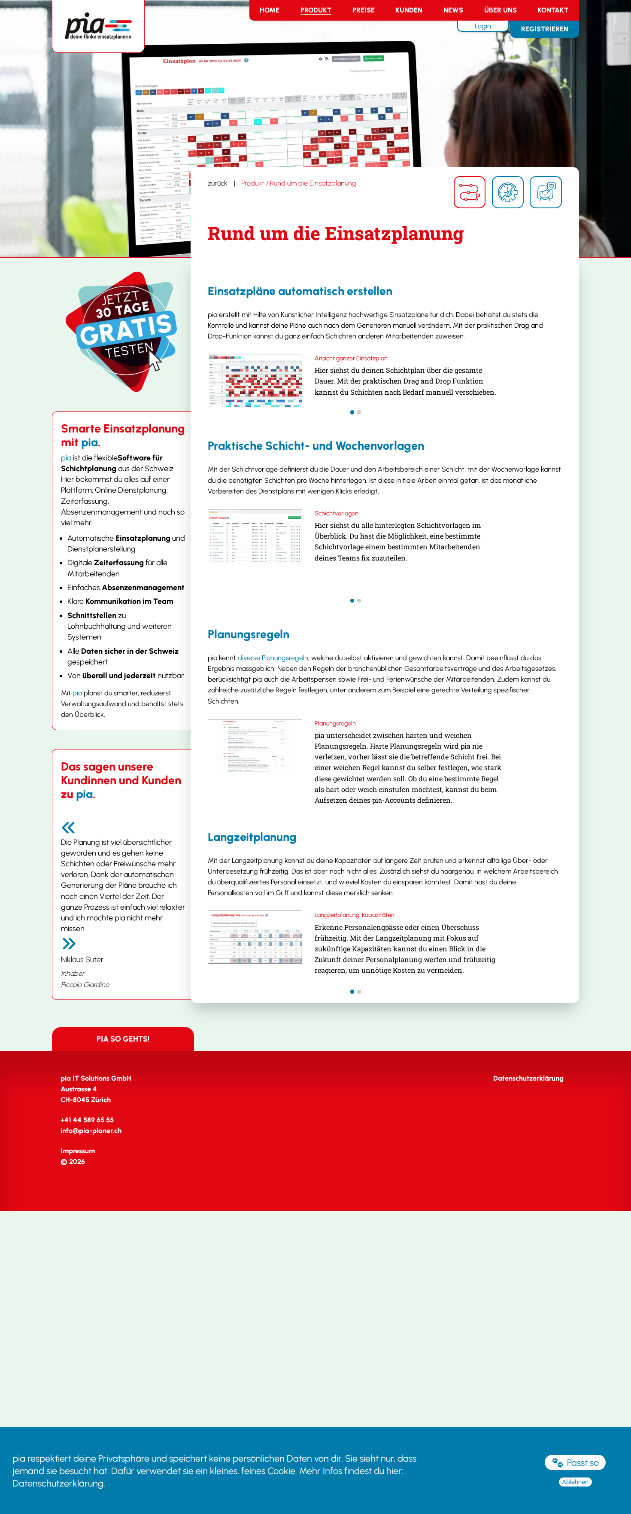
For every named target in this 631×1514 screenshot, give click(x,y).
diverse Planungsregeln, (273, 658)
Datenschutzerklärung (57, 1483)
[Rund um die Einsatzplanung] (469, 192)
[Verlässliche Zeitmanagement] (508, 192)
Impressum (78, 1151)
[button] (352, 412)
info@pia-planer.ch (91, 1131)
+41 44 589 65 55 (87, 1120)
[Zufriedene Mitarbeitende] (545, 192)
